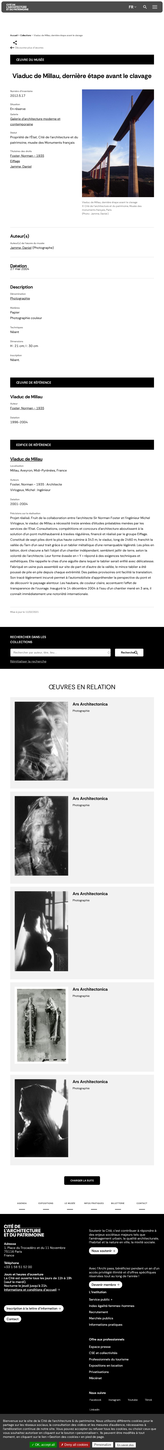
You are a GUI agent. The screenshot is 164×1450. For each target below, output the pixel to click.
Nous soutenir (102, 1251)
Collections (25, 35)
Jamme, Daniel (21, 166)
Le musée (70, 1203)
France (9, 1255)
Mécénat (95, 1378)
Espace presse (100, 1347)
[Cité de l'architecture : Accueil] (24, 1237)
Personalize (102, 1444)
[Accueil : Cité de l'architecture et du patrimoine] (66, 7)
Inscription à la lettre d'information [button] (32, 1308)
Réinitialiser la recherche (28, 661)
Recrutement (98, 1312)
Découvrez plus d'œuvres (29, 47)
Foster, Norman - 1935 (27, 156)
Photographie (20, 298)
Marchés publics (101, 1318)
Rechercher (145, 7)
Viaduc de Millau (26, 459)
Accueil (14, 35)
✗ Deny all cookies (74, 1444)
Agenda (22, 1203)
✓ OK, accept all (43, 1444)
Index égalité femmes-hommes (111, 1306)
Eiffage (15, 161)
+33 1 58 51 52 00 (18, 1267)
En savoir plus (125, 1444)
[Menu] (155, 6)
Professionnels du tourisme (109, 1359)
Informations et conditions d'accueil (30, 1290)
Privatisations (99, 1372)
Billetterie (118, 1203)
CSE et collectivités (103, 1353)
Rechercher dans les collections (28, 639)
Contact (142, 1203)
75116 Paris (13, 1251)
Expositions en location (106, 1365)
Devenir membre (104, 1285)
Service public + (101, 1299)
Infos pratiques (94, 1203)
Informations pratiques (105, 1324)
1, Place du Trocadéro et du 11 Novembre (34, 1248)
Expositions (46, 1203)
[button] (129, 652)
